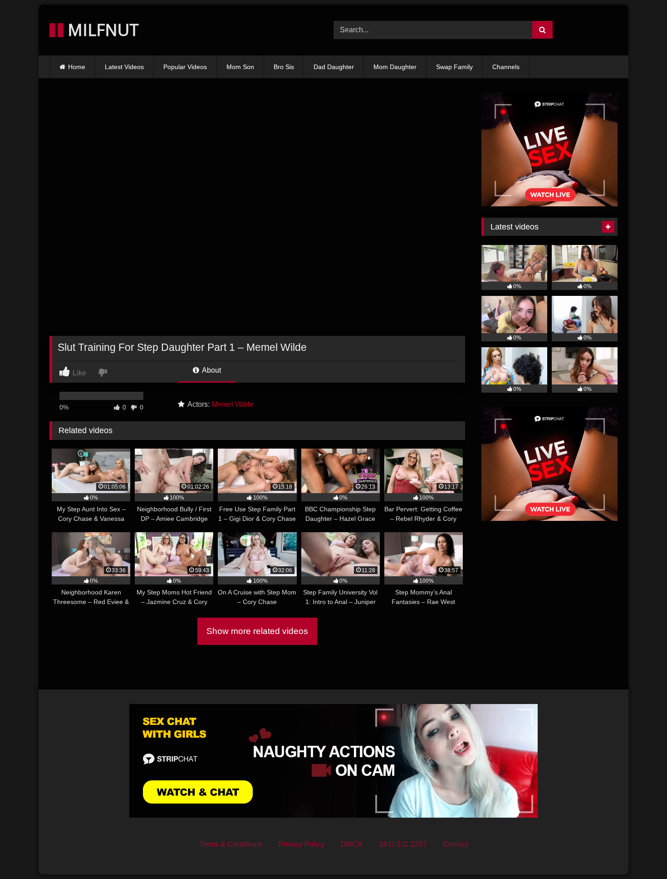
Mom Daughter (395, 66)
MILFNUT (101, 30)
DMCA (352, 844)
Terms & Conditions (230, 844)
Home (76, 66)
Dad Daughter (334, 66)
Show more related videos (257, 631)
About (211, 370)
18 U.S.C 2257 (403, 844)
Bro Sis (284, 66)
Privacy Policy (301, 844)
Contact (455, 844)
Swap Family (454, 66)
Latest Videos (124, 66)
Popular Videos (185, 66)
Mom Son (240, 66)
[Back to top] (639, 852)
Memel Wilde (232, 404)
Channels (506, 66)
